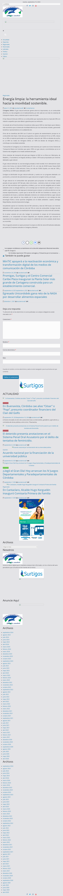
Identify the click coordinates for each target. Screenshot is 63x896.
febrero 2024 (7, 649)
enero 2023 (6, 680)
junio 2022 (6, 697)
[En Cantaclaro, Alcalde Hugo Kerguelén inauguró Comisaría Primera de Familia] (31, 484)
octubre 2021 (7, 716)
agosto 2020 (6, 749)
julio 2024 (6, 637)
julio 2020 (6, 751)
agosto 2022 (6, 692)
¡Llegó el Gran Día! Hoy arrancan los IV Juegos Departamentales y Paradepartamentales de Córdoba (30, 474)
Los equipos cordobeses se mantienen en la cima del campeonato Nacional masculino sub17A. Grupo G (31, 249)
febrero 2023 (7, 678)
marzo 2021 (6, 732)
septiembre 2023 (8, 661)
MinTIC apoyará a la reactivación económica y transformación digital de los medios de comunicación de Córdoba (30, 264)
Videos (5, 56)
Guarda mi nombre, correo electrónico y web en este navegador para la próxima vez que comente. (30, 370)
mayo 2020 (6, 756)
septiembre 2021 (8, 718)
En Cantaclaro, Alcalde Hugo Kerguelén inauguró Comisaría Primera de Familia (26, 491)
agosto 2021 (6, 720)
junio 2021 (6, 725)
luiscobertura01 (19, 108)
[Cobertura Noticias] (3, 31)
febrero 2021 (7, 735)
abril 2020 (6, 759)
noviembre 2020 (8, 742)
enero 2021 (6, 737)
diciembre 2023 (7, 654)
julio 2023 (6, 666)
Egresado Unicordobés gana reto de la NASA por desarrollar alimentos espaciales (30, 295)
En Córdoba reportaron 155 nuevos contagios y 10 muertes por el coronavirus (34, 253)
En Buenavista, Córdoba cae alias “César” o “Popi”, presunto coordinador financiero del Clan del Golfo (29, 409)
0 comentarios (29, 108)
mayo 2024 (6, 642)
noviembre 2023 (8, 656)
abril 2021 (6, 730)
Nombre (6, 342)
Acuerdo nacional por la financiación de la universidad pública (28, 454)
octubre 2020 (7, 744)
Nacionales (6, 47)
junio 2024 (6, 640)
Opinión (5, 54)
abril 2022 (6, 701)
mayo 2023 (6, 670)
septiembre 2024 (8, 632)
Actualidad (6, 40)
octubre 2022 (7, 687)
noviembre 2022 (8, 685)
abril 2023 (6, 673)
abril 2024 (6, 644)
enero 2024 (6, 651)
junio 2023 (6, 668)
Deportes (6, 42)
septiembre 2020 (8, 747)
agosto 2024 (6, 635)
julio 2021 (6, 723)
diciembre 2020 (7, 740)
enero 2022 (6, 709)
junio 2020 (6, 754)
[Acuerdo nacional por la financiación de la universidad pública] (31, 447)
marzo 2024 (6, 647)
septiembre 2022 (8, 689)
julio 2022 (6, 694)
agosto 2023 (6, 663)
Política (5, 51)
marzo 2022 (6, 704)
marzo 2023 (6, 675)
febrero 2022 (7, 706)
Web (4, 358)
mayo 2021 (6, 728)
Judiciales (5, 49)
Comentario (7, 319)
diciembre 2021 (7, 711)
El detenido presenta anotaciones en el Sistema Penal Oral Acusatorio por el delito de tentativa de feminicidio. (30, 437)
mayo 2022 (6, 699)
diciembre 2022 (7, 682)
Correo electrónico (9, 350)
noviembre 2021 (8, 713)
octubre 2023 (7, 659)
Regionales (6, 44)
